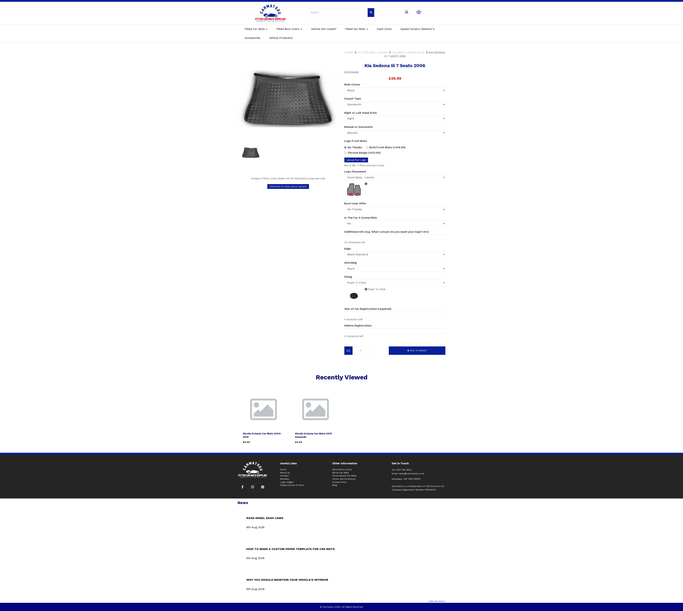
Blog (334, 485)
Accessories (252, 38)
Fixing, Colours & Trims (292, 485)
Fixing (348, 276)
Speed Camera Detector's (418, 29)
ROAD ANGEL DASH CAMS (264, 518)
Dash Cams (384, 29)
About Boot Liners (342, 469)
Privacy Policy (339, 482)
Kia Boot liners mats (408, 52)
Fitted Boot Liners (288, 29)
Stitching (350, 262)
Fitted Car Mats (255, 29)
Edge (347, 248)
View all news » (437, 601)
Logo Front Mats (355, 141)
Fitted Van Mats (355, 29)
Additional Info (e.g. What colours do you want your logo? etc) (386, 231)
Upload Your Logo (356, 160)
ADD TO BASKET (418, 350)
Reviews (284, 479)
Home (349, 52)
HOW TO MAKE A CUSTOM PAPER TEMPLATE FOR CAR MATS (290, 549)
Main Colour (352, 84)
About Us (285, 472)
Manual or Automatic (358, 127)
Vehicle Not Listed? (323, 29)
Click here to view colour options (288, 186)
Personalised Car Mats (344, 475)
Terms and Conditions (344, 479)
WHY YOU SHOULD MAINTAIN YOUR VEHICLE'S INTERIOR (287, 579)
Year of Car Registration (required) (367, 308)
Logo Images (286, 482)
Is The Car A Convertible (360, 217)
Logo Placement (355, 171)
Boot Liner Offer (355, 203)
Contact (284, 475)
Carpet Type (352, 98)
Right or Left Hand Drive (360, 112)
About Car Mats (340, 472)
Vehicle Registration (358, 325)
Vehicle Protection (281, 38)
